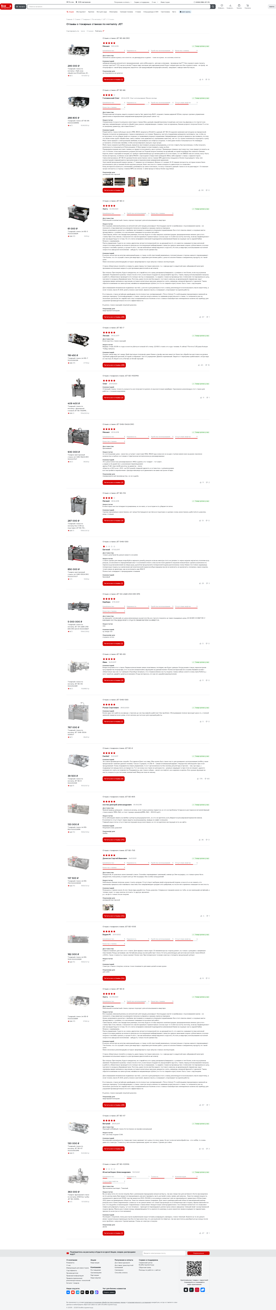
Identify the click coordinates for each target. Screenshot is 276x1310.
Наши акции (95, 1263)
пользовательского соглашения (139, 1302)
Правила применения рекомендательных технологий (78, 1279)
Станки (138, 12)
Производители (72, 1273)
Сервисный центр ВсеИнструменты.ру (146, 1264)
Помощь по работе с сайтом (150, 1270)
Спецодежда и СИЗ (150, 12)
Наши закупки (96, 1278)
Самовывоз (119, 1270)
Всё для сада (102, 12)
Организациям (96, 1273)
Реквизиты (70, 1263)
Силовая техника (126, 12)
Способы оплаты (121, 1273)
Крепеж (91, 12)
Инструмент (81, 12)
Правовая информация (75, 1276)
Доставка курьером (122, 1263)
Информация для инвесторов (77, 1268)
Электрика (113, 12)
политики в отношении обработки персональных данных (105, 1302)
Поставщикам (96, 1270)
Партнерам (95, 1275)
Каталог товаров (72, 1283)
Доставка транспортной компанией (124, 1266)
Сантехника (165, 12)
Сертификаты (71, 1270)
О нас (68, 1265)
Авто (174, 12)
